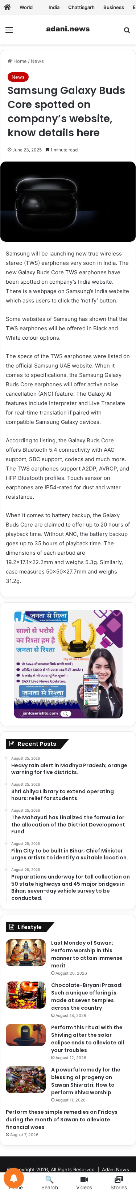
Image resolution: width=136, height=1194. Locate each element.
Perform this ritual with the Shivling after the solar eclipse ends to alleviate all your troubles (87, 1039)
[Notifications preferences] (14, 1178)
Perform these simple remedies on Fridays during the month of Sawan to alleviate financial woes (62, 1119)
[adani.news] (68, 29)
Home (19, 61)
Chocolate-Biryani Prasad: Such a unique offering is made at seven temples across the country (87, 997)
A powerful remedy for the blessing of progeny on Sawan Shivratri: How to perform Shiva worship (85, 1081)
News (37, 61)
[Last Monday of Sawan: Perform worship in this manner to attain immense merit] (26, 952)
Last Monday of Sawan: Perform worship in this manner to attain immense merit (87, 954)
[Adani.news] (7, 7)
